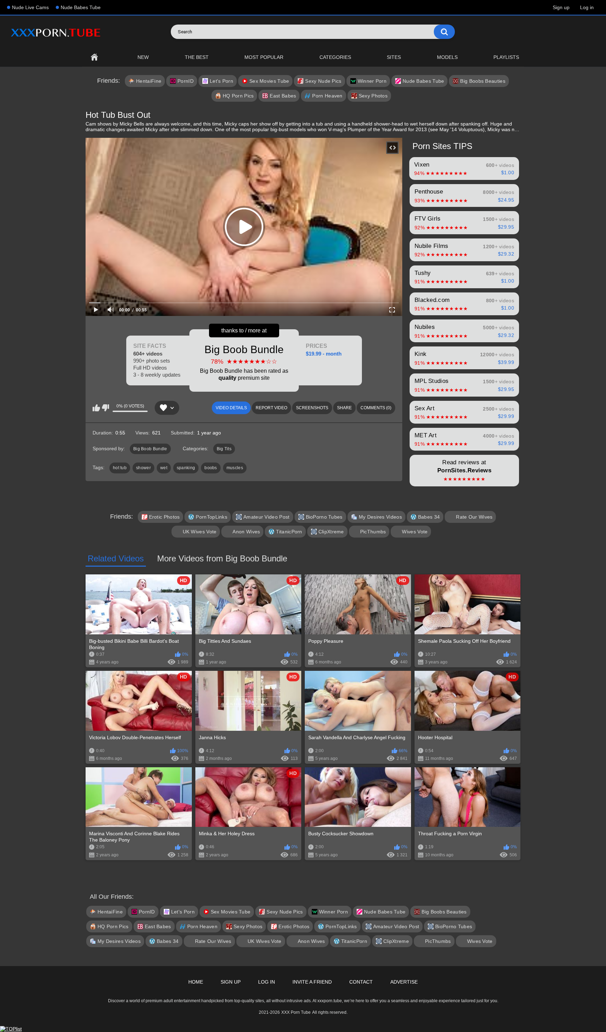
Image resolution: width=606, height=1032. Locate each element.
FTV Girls (464, 222)
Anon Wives (246, 531)
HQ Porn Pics (238, 96)
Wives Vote (414, 531)
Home (94, 57)
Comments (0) (376, 407)
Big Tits (224, 448)
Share (344, 407)
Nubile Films (464, 250)
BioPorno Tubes (324, 517)
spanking (186, 467)
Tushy (464, 277)
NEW (143, 57)
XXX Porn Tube (296, 1012)
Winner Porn (372, 81)
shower (143, 467)
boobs (210, 467)
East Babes (283, 96)
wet (163, 467)
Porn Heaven (327, 96)
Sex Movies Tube (269, 81)
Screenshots (312, 407)
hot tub (120, 467)
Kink (464, 358)
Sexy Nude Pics (323, 81)
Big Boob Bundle (244, 362)
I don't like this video (105, 407)
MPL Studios (464, 385)
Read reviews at (464, 470)
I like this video (96, 407)
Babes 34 (429, 517)
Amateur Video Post (266, 517)
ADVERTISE (404, 982)
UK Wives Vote (200, 531)
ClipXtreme (331, 531)
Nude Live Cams (30, 7)
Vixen (464, 168)
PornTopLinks (211, 517)
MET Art (464, 439)
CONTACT (361, 982)
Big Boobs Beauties (482, 81)
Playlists (506, 57)
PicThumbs (373, 531)
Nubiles (464, 331)
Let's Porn (221, 81)
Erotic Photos (164, 517)
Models (447, 57)
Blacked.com (464, 304)
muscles (235, 467)
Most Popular (263, 57)
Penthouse (464, 195)
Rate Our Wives (474, 517)
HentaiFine (148, 81)
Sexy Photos (373, 96)
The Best (197, 57)
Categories (335, 57)
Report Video (271, 407)
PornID (185, 81)
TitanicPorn (289, 531)
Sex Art (464, 412)
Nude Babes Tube (81, 7)
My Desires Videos (380, 517)
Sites (394, 57)
